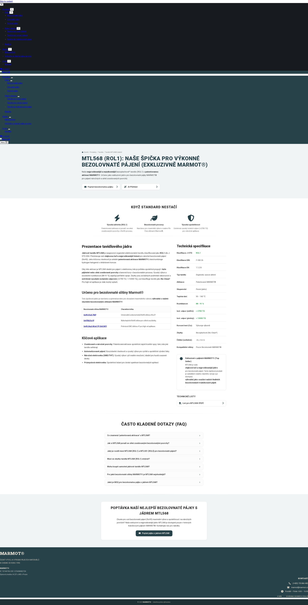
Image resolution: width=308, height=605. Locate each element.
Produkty (6, 77)
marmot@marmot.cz (299, 587)
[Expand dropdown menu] (12, 77)
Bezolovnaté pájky (15, 83)
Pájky (7, 80)
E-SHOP (6, 136)
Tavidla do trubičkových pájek (19, 107)
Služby (5, 116)
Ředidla (8, 112)
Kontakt (8, 131)
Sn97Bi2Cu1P (89, 321)
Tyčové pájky (12, 91)
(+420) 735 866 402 (300, 583)
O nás (4, 128)
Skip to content (6, 1)
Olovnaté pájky (13, 87)
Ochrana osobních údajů (297, 596)
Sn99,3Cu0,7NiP (90, 315)
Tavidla (100, 152)
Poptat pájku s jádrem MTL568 (155, 533)
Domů (86, 152)
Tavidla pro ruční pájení (16, 99)
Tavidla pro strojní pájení (17, 103)
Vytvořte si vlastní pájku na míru (18, 123)
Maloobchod (10, 119)
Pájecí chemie (11, 96)
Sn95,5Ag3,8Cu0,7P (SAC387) (95, 326)
